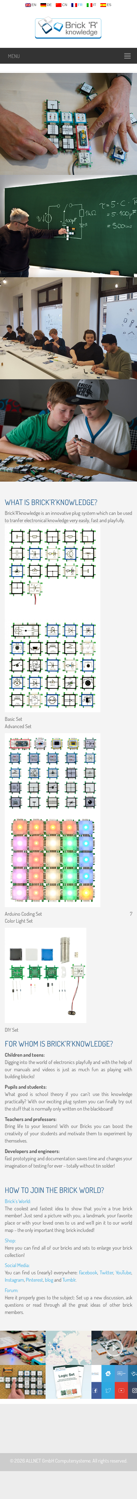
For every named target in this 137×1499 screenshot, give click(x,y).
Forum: (11, 1290)
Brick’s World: (18, 1201)
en (34, 5)
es (109, 5)
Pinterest (34, 1280)
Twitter (106, 1272)
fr (80, 5)
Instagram (14, 1280)
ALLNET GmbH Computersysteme (58, 1460)
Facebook (88, 1272)
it (94, 5)
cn (64, 5)
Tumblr (69, 1280)
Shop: (10, 1240)
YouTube (123, 1272)
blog (49, 1280)
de (49, 5)
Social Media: (17, 1265)
